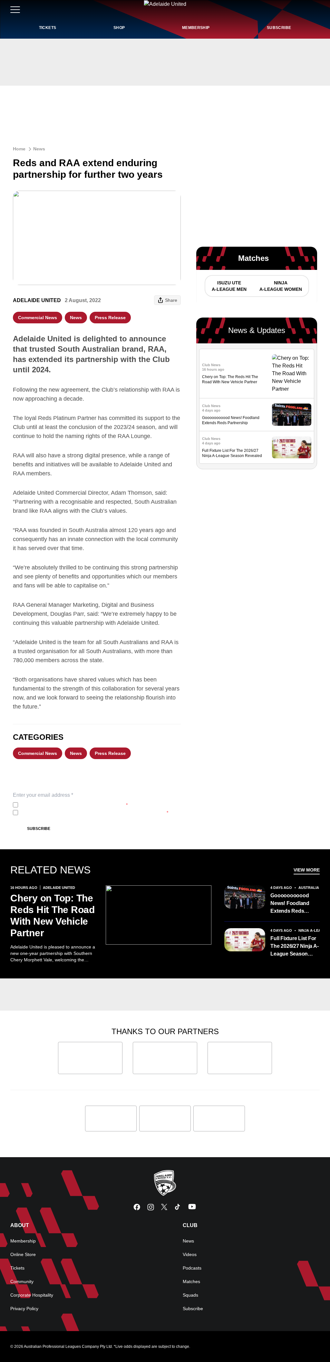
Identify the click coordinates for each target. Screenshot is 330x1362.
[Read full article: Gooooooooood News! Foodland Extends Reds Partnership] (291, 415)
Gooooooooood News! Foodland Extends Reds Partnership (289, 904)
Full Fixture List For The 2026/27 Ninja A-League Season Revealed (294, 947)
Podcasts (192, 1268)
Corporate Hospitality (31, 1295)
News (39, 148)
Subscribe (38, 828)
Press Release (110, 317)
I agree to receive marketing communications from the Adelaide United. (94, 812)
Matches (191, 1281)
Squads (190, 1295)
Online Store (23, 1254)
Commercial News (37, 317)
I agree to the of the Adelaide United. (74, 804)
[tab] (229, 286)
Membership (23, 1240)
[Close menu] (310, 1342)
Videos (190, 1254)
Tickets (17, 1268)
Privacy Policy (63, 804)
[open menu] (15, 9)
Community (22, 1281)
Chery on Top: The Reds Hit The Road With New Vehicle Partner (52, 915)
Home (19, 148)
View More (307, 869)
